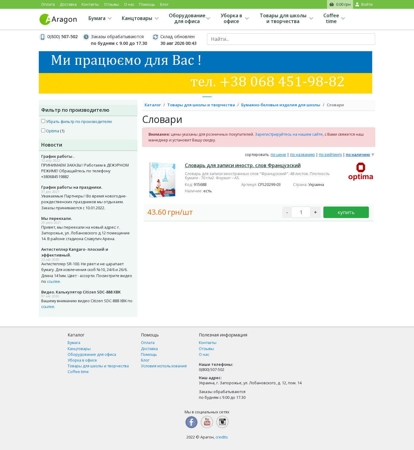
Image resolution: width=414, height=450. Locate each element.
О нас (129, 4)
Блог (164, 4)
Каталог (153, 105)
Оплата (48, 4)
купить (346, 212)
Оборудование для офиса (187, 18)
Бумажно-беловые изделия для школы (280, 105)
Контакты (90, 4)
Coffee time (331, 18)
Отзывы (111, 4)
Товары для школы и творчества (283, 18)
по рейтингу (330, 154)
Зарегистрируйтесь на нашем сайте (289, 134)
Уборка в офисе (231, 18)
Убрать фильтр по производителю (78, 121)
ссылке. (54, 281)
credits (221, 437)
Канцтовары (137, 18)
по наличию (358, 154)
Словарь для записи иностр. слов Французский (243, 165)
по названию (302, 154)
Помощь (147, 4)
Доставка (68, 4)
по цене (278, 154)
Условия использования (164, 366)
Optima (52, 131)
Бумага (96, 18)
